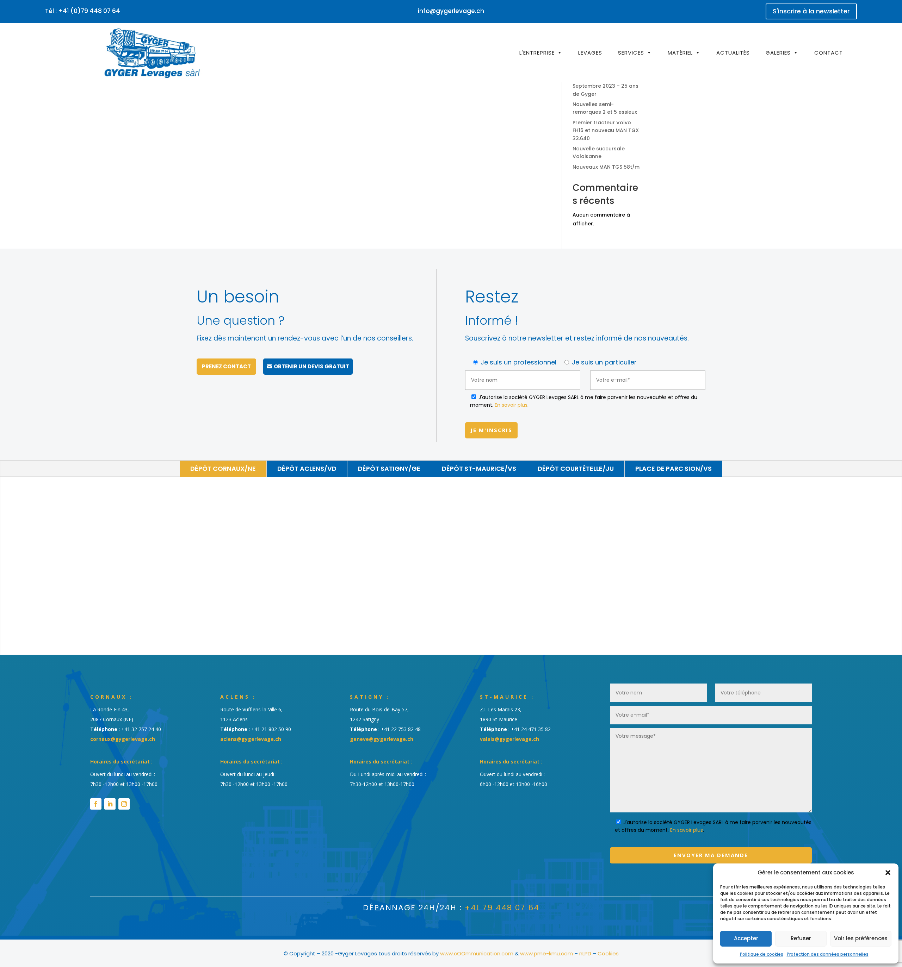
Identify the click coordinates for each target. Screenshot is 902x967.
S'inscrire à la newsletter (811, 11)
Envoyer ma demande (711, 855)
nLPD (585, 953)
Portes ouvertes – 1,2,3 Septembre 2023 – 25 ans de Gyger (605, 86)
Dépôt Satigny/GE (389, 468)
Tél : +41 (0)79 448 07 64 (82, 11)
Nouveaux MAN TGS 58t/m (606, 166)
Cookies (608, 953)
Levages (590, 52)
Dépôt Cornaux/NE (223, 468)
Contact (828, 52)
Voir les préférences (861, 938)
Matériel (680, 52)
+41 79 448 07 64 (502, 907)
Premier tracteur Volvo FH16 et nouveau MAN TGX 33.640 (606, 130)
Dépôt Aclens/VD (306, 468)
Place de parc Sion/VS (673, 468)
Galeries (778, 52)
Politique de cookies (761, 954)
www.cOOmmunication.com (476, 953)
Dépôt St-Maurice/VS (479, 468)
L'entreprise (537, 52)
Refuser (801, 938)
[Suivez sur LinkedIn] (110, 804)
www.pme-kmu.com (546, 953)
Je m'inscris (491, 429)
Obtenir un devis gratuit (311, 366)
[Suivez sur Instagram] (124, 804)
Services (631, 52)
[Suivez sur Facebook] (95, 804)
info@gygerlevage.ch (451, 11)
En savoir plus (511, 404)
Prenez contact (226, 366)
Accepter (746, 938)
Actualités (733, 52)
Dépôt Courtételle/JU (576, 468)
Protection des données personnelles (828, 954)
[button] (887, 872)
